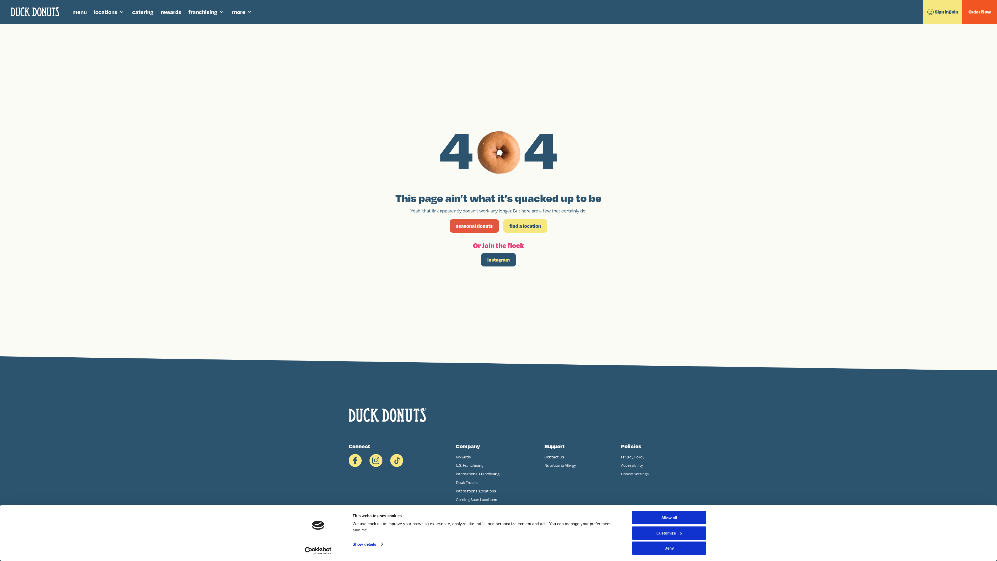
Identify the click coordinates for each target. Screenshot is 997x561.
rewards (171, 12)
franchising (202, 12)
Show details (364, 544)
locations (105, 12)
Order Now (979, 12)
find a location (525, 226)
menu (79, 12)
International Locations (476, 491)
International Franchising (478, 474)
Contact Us (554, 457)
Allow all (669, 518)
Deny (669, 548)
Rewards (463, 457)
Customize (666, 533)
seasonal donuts (474, 226)
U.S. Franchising (469, 465)
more (238, 12)
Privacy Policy (632, 457)
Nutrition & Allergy (560, 465)
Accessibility (632, 465)
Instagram (498, 259)
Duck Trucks (466, 482)
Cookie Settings (635, 474)
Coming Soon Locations (476, 499)
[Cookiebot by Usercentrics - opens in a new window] (318, 551)
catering (142, 12)
